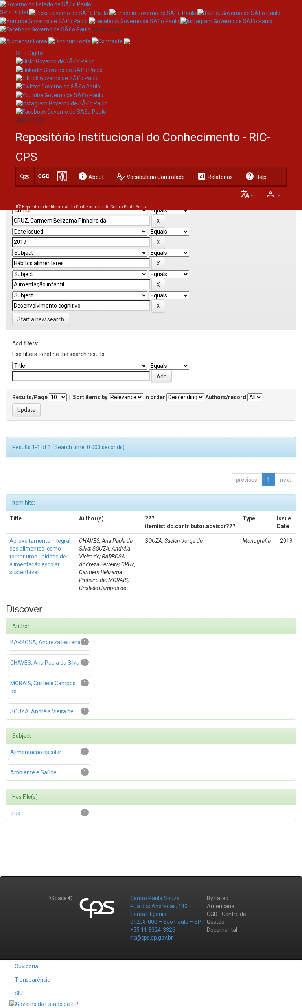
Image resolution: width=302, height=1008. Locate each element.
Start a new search (40, 319)
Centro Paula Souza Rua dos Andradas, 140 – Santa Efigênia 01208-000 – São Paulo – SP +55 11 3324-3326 (165, 914)
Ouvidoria (26, 966)
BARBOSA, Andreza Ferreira (45, 642)
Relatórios (215, 176)
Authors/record (225, 397)
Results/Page (30, 397)
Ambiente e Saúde (33, 772)
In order (154, 397)
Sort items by (90, 397)
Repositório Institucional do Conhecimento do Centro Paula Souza (84, 207)
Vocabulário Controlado (150, 176)
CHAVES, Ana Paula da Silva (44, 663)
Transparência (32, 980)
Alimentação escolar (35, 752)
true (15, 813)
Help (256, 176)
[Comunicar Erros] (127, 41)
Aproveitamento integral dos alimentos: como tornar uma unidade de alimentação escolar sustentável (39, 556)
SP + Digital (14, 12)
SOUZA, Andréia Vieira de (42, 711)
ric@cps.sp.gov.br (151, 937)
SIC (19, 993)
